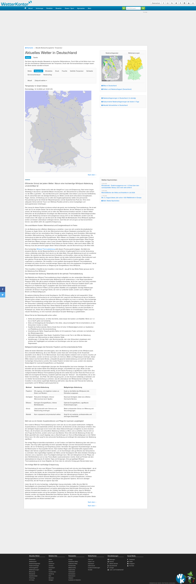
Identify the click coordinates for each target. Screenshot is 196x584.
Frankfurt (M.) (52, 572)
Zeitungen (112, 559)
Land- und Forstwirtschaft (116, 570)
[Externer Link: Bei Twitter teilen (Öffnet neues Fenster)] (2, 294)
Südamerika (71, 570)
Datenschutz (156, 3)
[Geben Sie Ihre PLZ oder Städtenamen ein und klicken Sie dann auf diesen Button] (143, 8)
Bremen (51, 561)
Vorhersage (39, 8)
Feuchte (64, 71)
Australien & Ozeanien (74, 580)
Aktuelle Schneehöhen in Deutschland (115, 105)
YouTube (131, 565)
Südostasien (71, 576)
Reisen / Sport (69, 8)
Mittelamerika (72, 567)
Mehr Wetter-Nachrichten (111, 201)
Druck (57, 71)
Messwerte (32, 574)
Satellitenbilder (33, 576)
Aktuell (30, 8)
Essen (50, 570)
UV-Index (31, 580)
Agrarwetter (81, 8)
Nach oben (91, 175)
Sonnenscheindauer (34, 75)
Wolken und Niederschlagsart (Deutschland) (117, 89)
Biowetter (59, 8)
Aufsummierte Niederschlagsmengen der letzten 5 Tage (121, 102)
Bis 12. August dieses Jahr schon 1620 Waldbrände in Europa (121, 197)
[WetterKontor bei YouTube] (189, 3)
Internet (111, 561)
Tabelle (35, 57)
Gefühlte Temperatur (77, 71)
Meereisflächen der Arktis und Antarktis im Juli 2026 (118, 192)
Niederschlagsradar (34, 563)
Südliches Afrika (72, 563)
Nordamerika (72, 565)
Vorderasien (71, 572)
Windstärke (48, 71)
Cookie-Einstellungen (94, 567)
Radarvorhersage (34, 565)
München (51, 578)
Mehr (89, 8)
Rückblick (49, 8)
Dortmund (51, 563)
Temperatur (38, 71)
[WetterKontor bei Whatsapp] (193, 3)
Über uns (90, 559)
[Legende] (163, 3)
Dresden (51, 565)
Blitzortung (32, 572)
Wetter (30, 71)
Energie (111, 567)
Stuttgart (51, 580)
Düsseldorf (52, 567)
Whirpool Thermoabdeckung (46, 249)
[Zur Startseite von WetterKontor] (25, 8)
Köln (50, 576)
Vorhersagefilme (33, 567)
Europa (70, 559)
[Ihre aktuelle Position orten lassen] (124, 8)
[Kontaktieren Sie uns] (168, 3)
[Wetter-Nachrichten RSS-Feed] (172, 3)
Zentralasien (71, 574)
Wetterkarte (32, 559)
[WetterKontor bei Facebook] (180, 3)
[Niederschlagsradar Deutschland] (111, 68)
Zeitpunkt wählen (40, 80)
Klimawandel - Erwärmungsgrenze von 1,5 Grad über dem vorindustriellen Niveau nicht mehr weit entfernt (120, 186)
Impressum (91, 563)
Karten (28, 57)
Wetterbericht (32, 561)
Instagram (132, 563)
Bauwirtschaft (113, 565)
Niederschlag (47, 75)
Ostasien (70, 578)
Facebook (132, 559)
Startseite (30, 48)
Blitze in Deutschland (110, 86)
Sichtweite (89, 71)
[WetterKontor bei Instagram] (184, 3)
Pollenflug (32, 578)
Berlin (50, 559)
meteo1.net (91, 561)
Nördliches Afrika (73, 561)
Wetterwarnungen (34, 570)
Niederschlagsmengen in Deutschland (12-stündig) (119, 98)
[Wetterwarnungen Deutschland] (134, 68)
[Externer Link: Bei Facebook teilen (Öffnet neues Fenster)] (2, 289)
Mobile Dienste (113, 563)
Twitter (131, 561)
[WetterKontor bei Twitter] (176, 3)
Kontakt (90, 570)
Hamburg (51, 574)
